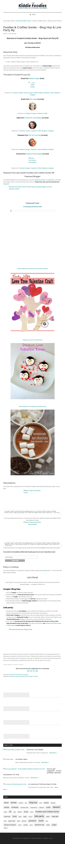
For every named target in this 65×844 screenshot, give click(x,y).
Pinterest (15, 93)
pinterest (24, 821)
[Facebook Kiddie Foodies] (28, 672)
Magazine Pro (26, 838)
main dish (55, 816)
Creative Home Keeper (34, 154)
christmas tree (33, 807)
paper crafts (12, 821)
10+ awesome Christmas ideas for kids (42, 784)
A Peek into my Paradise (33, 118)
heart (25, 816)
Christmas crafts (24, 807)
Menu (34, 14)
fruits (15, 816)
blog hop (12, 676)
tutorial (31, 825)
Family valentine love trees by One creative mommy (32, 268)
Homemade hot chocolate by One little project (32, 406)
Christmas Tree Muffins (34, 750)
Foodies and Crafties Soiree (16, 674)
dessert (56, 807)
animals (14, 803)
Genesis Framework (37, 838)
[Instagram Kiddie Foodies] (37, 672)
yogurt (54, 825)
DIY (10, 812)
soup (47, 821)
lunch (47, 816)
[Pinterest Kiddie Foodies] (31, 672)
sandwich (32, 821)
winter (48, 825)
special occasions (10, 825)
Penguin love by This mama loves (32, 340)
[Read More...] (53, 753)
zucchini (5, 828)
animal (6, 803)
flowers (31, 812)
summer (19, 825)
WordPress (46, 838)
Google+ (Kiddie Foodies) (36, 93)
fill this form (46, 570)
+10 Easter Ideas (21, 759)
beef (26, 802)
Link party (25, 674)
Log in (51, 838)
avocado (21, 802)
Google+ (34, 113)
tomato (26, 825)
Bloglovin (57, 93)
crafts (48, 807)
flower (26, 812)
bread (40, 802)
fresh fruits (7, 816)
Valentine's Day (39, 825)
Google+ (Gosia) (23, 93)
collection (41, 807)
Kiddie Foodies (34, 78)
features (20, 812)
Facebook (46, 93)
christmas (14, 807)
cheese (6, 807)
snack (41, 821)
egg (14, 812)
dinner (5, 812)
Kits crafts (33, 99)
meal (5, 821)
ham (20, 816)
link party (36, 676)
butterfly (46, 803)
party (18, 821)
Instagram (32, 95)
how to (30, 816)
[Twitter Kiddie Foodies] (34, 672)
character (53, 802)
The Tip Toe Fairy (35, 135)
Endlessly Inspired (40, 180)
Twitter (52, 93)
